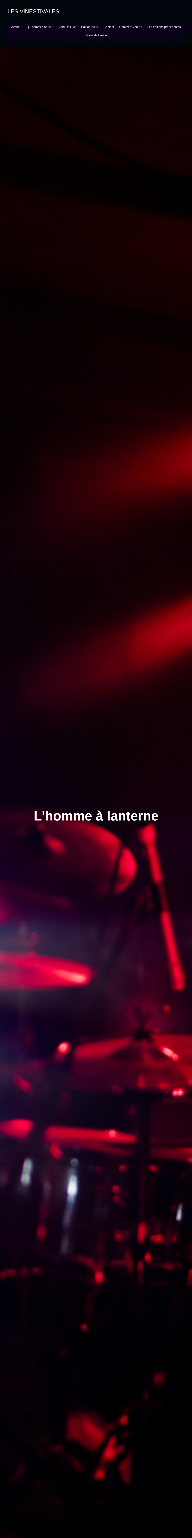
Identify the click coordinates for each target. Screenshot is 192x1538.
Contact (109, 27)
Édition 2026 (89, 27)
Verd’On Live (67, 27)
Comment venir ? (130, 27)
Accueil (16, 27)
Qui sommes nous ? (40, 27)
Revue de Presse (96, 35)
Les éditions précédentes (164, 27)
